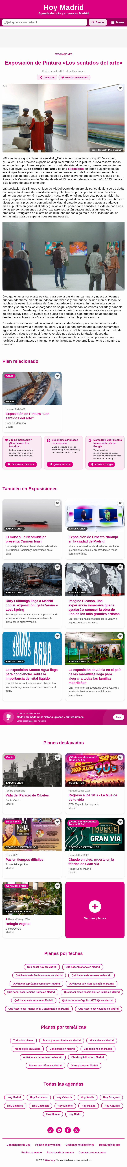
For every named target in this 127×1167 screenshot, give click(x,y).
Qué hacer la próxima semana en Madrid (36, 983)
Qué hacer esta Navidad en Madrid (98, 1008)
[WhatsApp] (50, 1130)
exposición (76, 168)
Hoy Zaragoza (111, 1097)
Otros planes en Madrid (84, 1065)
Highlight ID (104, 150)
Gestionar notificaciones (80, 1144)
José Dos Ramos (75, 71)
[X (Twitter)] (76, 1130)
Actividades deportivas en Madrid (42, 1057)
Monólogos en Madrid (27, 1049)
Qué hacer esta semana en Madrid (91, 975)
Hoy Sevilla (87, 1097)
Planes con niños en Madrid (45, 1065)
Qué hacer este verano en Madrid (33, 1000)
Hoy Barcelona (39, 1097)
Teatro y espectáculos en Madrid (62, 1040)
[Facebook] (68, 1130)
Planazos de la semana (60, 1152)
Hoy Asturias (112, 1105)
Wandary (50, 1160)
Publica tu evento (31, 1152)
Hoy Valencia (64, 1097)
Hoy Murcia (53, 1114)
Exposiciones (63, 54)
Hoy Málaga (88, 1105)
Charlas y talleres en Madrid (87, 1057)
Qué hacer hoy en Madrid (42, 967)
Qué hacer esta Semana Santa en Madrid (31, 992)
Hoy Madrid (14, 1097)
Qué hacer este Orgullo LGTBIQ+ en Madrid (87, 1000)
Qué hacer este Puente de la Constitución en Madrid (38, 1008)
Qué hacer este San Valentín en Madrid (91, 983)
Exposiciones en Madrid (98, 1049)
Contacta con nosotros (92, 1152)
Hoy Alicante (65, 1105)
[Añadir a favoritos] (120, 88)
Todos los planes (23, 1040)
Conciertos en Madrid (62, 1049)
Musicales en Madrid (102, 1040)
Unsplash (117, 150)
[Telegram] (59, 1130)
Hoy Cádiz (75, 1114)
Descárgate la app (109, 1144)
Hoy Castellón (40, 1105)
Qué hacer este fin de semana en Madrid (39, 975)
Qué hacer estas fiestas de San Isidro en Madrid (92, 992)
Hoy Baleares (15, 1105)
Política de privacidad (48, 1144)
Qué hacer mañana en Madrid (83, 967)
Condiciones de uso (18, 1144)
